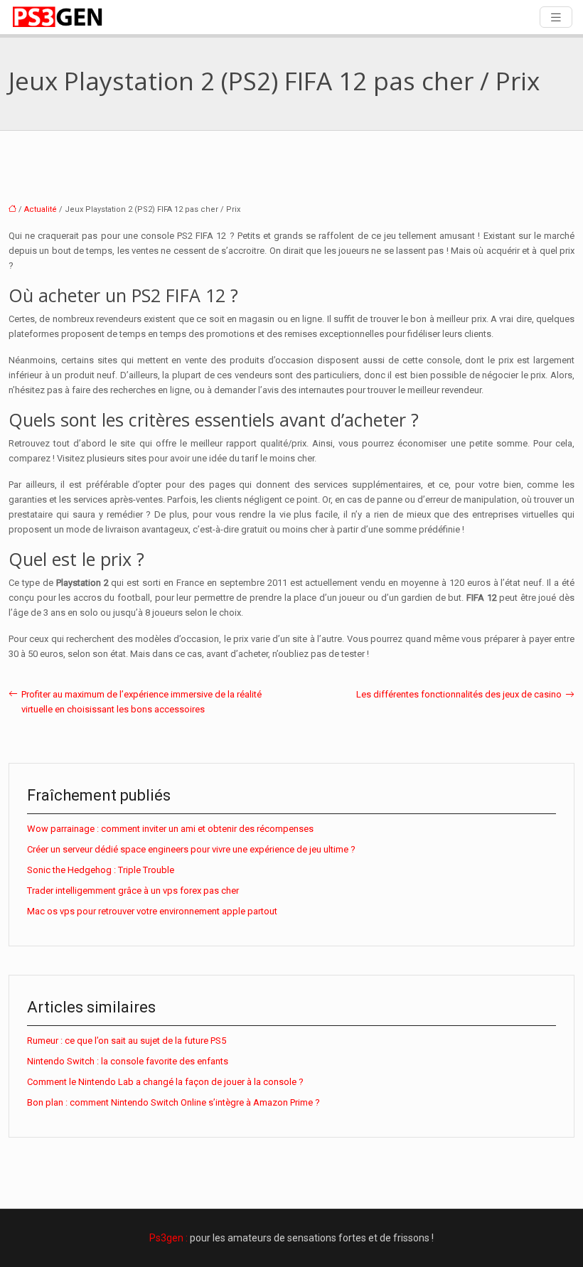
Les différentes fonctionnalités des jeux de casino (459, 694)
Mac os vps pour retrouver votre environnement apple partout (152, 911)
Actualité (40, 209)
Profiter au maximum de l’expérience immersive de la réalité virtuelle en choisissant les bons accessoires (141, 702)
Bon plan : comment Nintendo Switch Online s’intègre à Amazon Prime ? (173, 1102)
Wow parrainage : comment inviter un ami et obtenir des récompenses (170, 828)
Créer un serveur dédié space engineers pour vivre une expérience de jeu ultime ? (191, 849)
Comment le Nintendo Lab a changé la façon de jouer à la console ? (165, 1081)
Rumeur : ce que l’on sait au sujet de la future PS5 (126, 1040)
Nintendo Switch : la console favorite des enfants (127, 1061)
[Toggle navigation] (556, 17)
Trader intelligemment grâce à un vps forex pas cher (133, 890)
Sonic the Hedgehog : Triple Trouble (100, 870)
